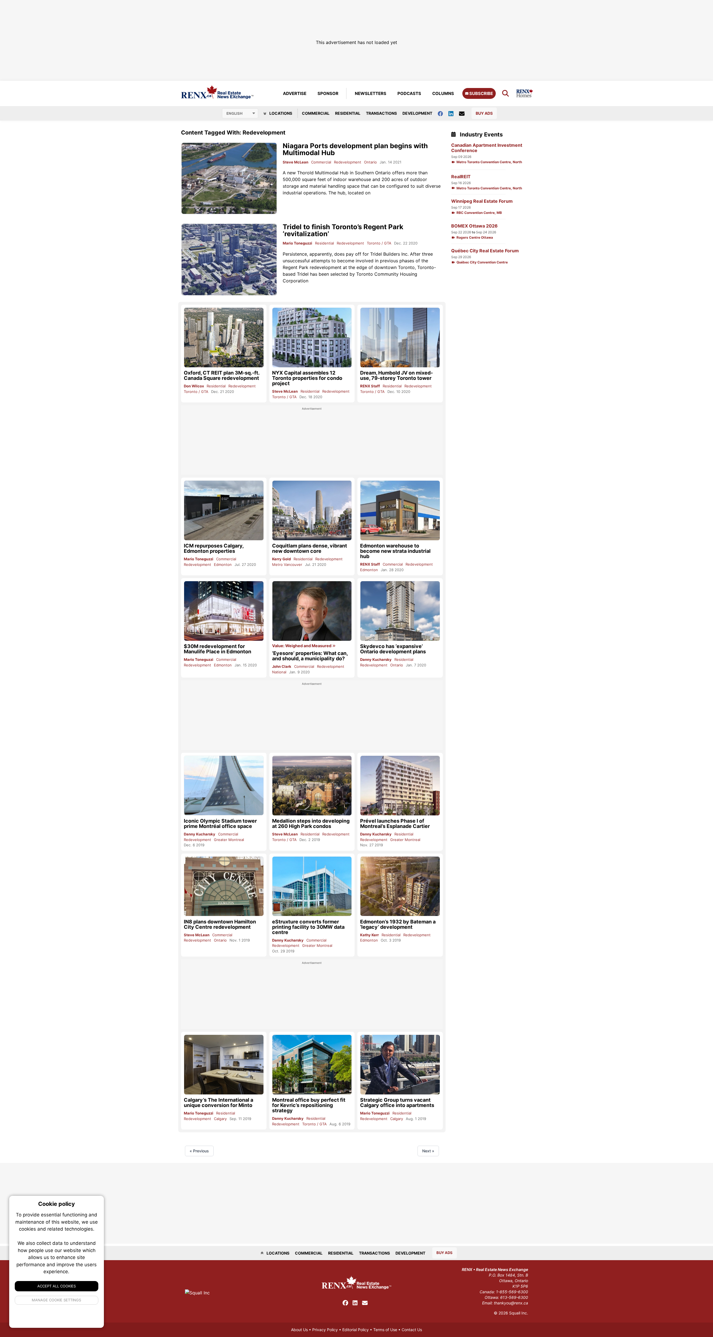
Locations (280, 113)
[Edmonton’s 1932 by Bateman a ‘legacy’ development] (400, 886)
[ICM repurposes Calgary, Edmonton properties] (224, 510)
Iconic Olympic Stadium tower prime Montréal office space (220, 823)
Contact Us (412, 1329)
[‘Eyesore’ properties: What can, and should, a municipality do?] (312, 611)
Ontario (370, 162)
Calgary (220, 1118)
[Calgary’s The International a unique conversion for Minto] (224, 1065)
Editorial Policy (355, 1329)
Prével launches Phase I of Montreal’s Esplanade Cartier (395, 823)
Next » (428, 1150)
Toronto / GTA (379, 243)
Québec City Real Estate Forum (485, 250)
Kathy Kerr (369, 935)
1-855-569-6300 (512, 1291)
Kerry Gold (281, 559)
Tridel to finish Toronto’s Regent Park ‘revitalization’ (343, 230)
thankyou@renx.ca (511, 1303)
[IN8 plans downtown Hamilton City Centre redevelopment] (224, 886)
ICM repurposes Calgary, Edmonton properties (213, 548)
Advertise (294, 93)
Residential (347, 113)
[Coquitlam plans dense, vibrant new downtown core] (312, 510)
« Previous (199, 1150)
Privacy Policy (325, 1329)
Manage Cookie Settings (56, 1300)
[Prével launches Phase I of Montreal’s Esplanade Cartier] (400, 785)
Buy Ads (484, 113)
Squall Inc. (518, 1313)
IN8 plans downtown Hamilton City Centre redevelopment (220, 924)
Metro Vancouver (287, 564)
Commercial (315, 113)
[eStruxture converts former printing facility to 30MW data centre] (312, 886)
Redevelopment (347, 162)
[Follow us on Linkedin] (453, 113)
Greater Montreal (229, 839)
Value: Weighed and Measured (302, 646)
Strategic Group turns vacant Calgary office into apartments (397, 1102)
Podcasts (409, 93)
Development (417, 113)
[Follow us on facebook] (443, 113)
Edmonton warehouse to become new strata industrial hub (395, 551)
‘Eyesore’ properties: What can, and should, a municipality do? (310, 655)
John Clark (281, 666)
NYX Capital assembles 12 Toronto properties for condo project (307, 378)
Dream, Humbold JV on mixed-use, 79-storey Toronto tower (396, 375)
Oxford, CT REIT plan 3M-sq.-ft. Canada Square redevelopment (221, 375)
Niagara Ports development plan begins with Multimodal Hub (355, 149)
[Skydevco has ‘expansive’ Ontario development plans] (400, 611)
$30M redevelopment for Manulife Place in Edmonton (217, 648)
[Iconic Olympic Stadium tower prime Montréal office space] (224, 785)
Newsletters (370, 93)
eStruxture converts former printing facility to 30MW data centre (308, 927)
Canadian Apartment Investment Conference (486, 148)
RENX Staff (370, 386)
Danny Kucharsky (376, 659)
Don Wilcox (194, 386)
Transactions (381, 113)
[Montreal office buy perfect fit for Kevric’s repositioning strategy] (312, 1065)
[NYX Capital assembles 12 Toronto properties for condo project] (312, 337)
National (279, 672)
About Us (299, 1329)
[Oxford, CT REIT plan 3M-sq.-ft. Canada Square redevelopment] (224, 337)
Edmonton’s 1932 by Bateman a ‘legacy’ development (398, 924)
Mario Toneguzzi (297, 243)
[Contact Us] (464, 113)
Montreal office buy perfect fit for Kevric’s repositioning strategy (308, 1105)
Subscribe (480, 93)
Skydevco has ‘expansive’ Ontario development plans (393, 648)
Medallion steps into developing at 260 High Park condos (311, 823)
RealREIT (461, 176)
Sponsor (328, 93)
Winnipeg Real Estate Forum (482, 201)
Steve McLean (295, 162)
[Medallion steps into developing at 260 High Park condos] (312, 786)
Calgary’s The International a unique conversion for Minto (218, 1102)
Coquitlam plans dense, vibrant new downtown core (309, 548)
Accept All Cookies (56, 1286)
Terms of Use (385, 1329)
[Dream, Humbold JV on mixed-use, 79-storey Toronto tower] (400, 337)
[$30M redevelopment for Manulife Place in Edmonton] (224, 611)
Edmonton (223, 564)
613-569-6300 (514, 1297)
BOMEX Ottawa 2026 (474, 226)
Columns (443, 93)
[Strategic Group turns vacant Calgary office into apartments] (400, 1064)
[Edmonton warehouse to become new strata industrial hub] (400, 510)
